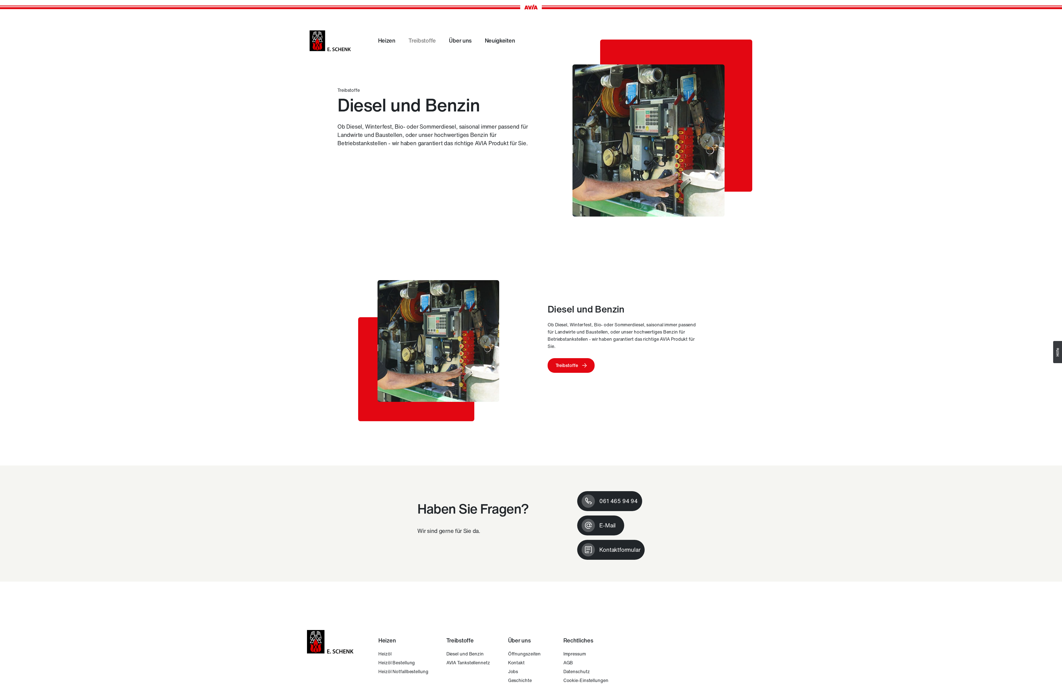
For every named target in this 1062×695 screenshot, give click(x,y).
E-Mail (607, 525)
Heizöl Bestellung (396, 662)
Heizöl (384, 653)
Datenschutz (576, 671)
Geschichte (520, 680)
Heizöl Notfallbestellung (403, 671)
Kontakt (516, 662)
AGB (568, 662)
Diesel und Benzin (465, 653)
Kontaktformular (619, 550)
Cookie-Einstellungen (585, 680)
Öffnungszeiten (524, 653)
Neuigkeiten (500, 41)
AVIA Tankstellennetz (468, 662)
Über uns (460, 41)
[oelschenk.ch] (330, 40)
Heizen (386, 41)
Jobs (513, 671)
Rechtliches (578, 640)
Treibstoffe (422, 41)
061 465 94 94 (618, 501)
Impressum (574, 653)
